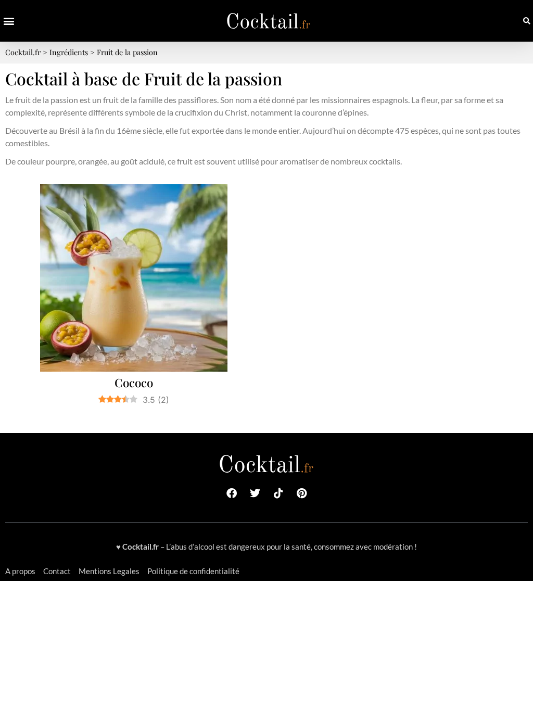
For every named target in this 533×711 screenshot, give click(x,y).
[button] (8, 21)
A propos (20, 571)
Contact (57, 571)
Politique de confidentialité (193, 571)
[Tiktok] (278, 493)
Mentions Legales (109, 571)
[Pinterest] (301, 493)
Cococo (134, 382)
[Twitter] (255, 493)
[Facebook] (231, 493)
